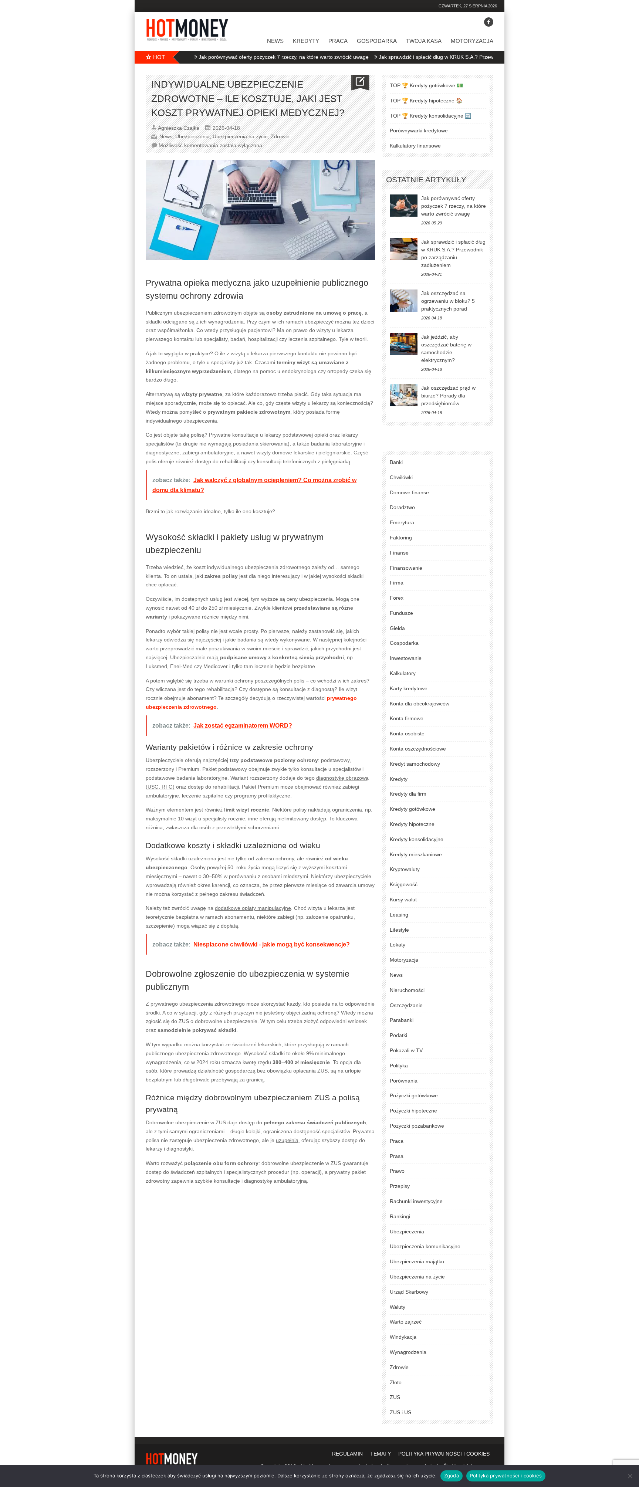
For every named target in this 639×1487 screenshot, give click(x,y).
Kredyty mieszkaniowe (416, 854)
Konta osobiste (407, 733)
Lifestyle (399, 930)
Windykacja (403, 1337)
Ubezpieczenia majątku (417, 1261)
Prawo (397, 1171)
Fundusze (401, 613)
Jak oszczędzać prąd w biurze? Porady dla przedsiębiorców (448, 395)
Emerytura (402, 522)
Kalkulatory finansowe (415, 146)
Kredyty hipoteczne (412, 824)
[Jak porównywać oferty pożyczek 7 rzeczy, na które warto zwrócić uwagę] (403, 205)
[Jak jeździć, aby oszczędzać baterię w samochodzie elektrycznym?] (403, 344)
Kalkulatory (403, 673)
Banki (396, 462)
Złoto (396, 1382)
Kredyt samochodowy (415, 764)
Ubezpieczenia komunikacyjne (425, 1246)
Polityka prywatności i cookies (506, 1475)
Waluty (397, 1307)
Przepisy (400, 1186)
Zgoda (451, 1475)
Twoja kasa (424, 41)
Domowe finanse (409, 492)
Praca (338, 41)
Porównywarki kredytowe (419, 130)
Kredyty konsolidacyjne (416, 839)
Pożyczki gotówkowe (414, 1095)
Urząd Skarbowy (409, 1292)
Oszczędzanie (406, 1005)
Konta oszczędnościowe (418, 749)
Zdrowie (280, 136)
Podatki (398, 1035)
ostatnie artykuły (426, 179)
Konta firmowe (406, 718)
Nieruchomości (407, 990)
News (275, 41)
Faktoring (401, 538)
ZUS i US (400, 1412)
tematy (380, 1454)
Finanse (399, 553)
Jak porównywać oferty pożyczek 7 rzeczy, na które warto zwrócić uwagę (250, 57)
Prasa (396, 1156)
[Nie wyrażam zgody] (629, 1476)
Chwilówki (401, 477)
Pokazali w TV (406, 1050)
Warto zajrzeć (406, 1322)
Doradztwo (402, 507)
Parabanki (401, 1020)
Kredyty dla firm (408, 794)
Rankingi (400, 1216)
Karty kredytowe (408, 688)
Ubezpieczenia (192, 136)
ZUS (395, 1397)
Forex (396, 598)
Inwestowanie (406, 658)
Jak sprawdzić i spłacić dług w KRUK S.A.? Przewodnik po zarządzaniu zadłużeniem (443, 57)
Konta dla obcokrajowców (419, 704)
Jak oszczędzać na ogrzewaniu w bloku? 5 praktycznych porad (448, 301)
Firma (396, 583)
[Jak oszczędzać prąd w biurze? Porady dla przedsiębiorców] (403, 395)
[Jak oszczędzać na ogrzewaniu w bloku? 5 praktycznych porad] (403, 300)
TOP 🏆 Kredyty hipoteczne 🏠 (426, 101)
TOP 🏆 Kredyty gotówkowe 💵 (426, 85)
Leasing (399, 915)
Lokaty (397, 945)
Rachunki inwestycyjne (416, 1201)
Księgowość (403, 884)
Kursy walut (403, 899)
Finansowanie (406, 568)
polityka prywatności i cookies (444, 1454)
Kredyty (306, 41)
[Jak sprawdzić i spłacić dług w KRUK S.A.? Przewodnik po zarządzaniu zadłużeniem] (403, 249)
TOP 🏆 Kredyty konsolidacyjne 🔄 (430, 116)
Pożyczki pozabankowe (417, 1126)
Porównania (403, 1081)
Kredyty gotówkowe (412, 809)
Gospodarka (377, 41)
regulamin (347, 1454)
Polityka (399, 1065)
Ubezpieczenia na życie (240, 136)
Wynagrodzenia (408, 1352)
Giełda (397, 628)
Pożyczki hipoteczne (413, 1111)
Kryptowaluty (405, 869)
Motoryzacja (472, 41)
